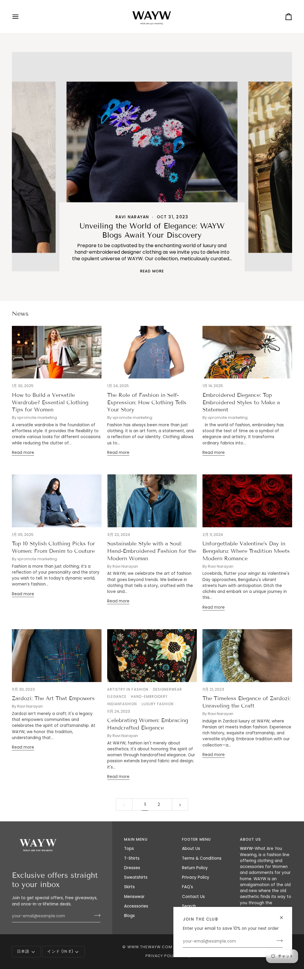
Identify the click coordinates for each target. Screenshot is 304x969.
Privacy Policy (195, 877)
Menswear (134, 896)
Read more (152, 271)
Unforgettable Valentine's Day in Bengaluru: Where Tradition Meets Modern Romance (246, 551)
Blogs (129, 916)
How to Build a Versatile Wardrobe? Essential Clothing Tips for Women (50, 402)
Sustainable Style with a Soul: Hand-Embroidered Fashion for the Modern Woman (151, 551)
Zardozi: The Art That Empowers (53, 698)
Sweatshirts (136, 877)
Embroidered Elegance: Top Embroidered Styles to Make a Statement (241, 402)
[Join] (278, 941)
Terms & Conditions (201, 858)
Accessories (136, 906)
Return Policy (195, 868)
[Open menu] (21, 16)
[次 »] (180, 804)
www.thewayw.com (149, 946)
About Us (191, 848)
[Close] (284, 917)
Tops (129, 848)
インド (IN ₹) (60, 951)
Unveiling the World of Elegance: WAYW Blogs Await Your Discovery (152, 231)
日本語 (23, 951)
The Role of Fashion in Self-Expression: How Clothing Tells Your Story (146, 402)
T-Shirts (132, 858)
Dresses (132, 868)
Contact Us (193, 896)
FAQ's (187, 887)
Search (189, 906)
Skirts (129, 887)
